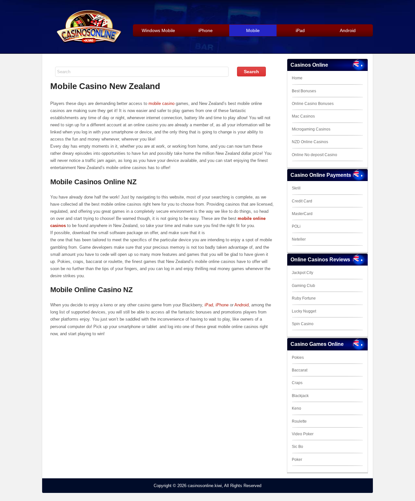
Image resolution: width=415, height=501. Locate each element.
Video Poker (303, 434)
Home (297, 78)
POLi (296, 226)
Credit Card (302, 201)
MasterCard (302, 213)
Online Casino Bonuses (313, 103)
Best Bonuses (304, 91)
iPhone (222, 304)
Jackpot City (302, 272)
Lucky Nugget (304, 311)
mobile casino (161, 103)
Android (241, 304)
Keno (296, 408)
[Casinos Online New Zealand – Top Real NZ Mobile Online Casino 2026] (88, 42)
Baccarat (299, 370)
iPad (209, 304)
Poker (297, 459)
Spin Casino (303, 324)
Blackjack (300, 395)
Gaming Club (303, 285)
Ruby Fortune (304, 298)
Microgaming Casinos (311, 129)
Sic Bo (297, 446)
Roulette (299, 421)
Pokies (298, 357)
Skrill (296, 188)
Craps (297, 383)
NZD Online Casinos (310, 142)
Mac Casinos (303, 116)
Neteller (299, 239)
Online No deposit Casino (314, 155)
